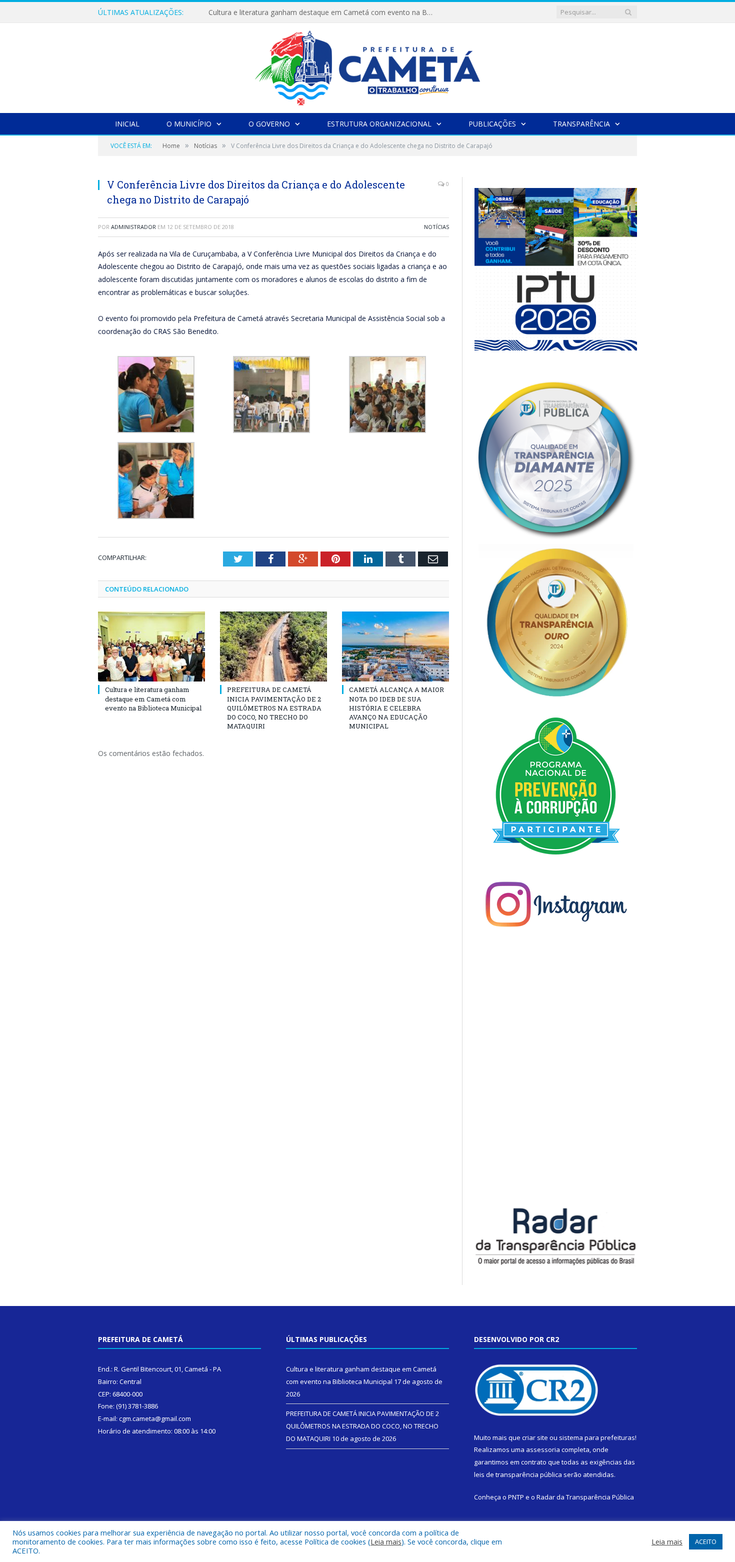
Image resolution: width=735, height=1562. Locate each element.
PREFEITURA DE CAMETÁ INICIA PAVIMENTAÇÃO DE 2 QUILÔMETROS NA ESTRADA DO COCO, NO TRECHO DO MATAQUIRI (323, 12)
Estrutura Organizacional (379, 123)
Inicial (127, 123)
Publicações (492, 123)
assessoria (543, 1449)
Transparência (581, 123)
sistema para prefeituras (597, 1437)
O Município (189, 123)
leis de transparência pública (518, 1474)
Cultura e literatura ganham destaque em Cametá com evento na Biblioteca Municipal (153, 698)
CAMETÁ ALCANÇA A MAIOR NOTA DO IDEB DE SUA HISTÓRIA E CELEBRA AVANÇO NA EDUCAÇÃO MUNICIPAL (396, 707)
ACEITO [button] (705, 1541)
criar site (535, 1437)
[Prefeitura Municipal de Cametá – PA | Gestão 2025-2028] (367, 65)
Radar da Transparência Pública (585, 1497)
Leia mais (386, 1541)
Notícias (436, 226)
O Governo (269, 123)
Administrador (133, 226)
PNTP (516, 1497)
